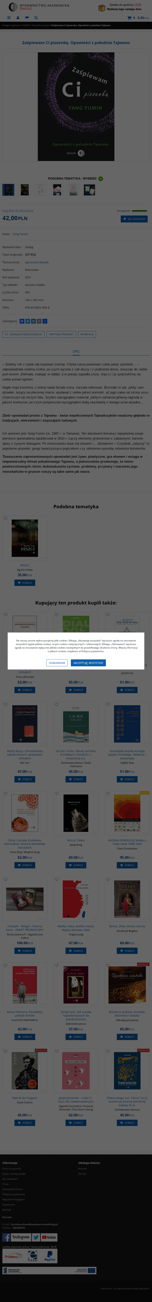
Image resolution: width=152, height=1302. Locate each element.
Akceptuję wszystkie (88, 663)
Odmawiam (57, 663)
